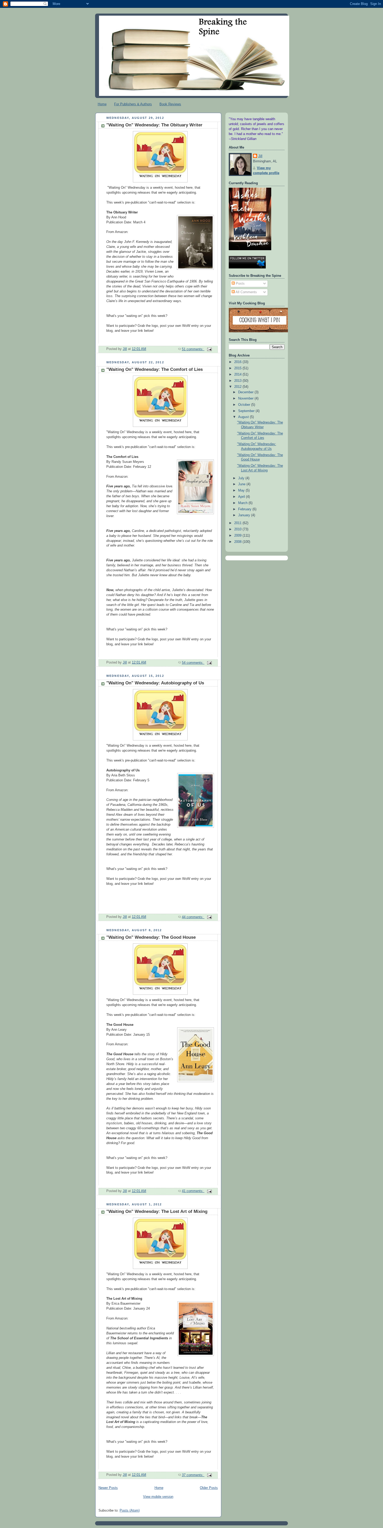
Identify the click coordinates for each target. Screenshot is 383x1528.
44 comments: (193, 917)
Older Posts (209, 1488)
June (242, 484)
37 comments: (193, 1475)
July (241, 478)
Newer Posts (108, 1488)
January (244, 515)
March (243, 503)
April (242, 497)
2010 (238, 529)
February (245, 509)
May (242, 490)
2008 (238, 542)
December (246, 392)
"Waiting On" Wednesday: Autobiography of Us (155, 682)
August (244, 417)
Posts (240, 283)
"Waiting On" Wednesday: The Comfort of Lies (154, 369)
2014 (238, 374)
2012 (238, 387)
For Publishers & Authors (133, 104)
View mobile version (158, 1497)
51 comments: (193, 349)
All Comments (246, 292)
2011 (238, 523)
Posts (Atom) (130, 1510)
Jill (260, 156)
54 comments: (193, 663)
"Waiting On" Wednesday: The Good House (151, 937)
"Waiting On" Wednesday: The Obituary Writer (154, 124)
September (247, 411)
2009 (238, 535)
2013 (238, 381)
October (244, 405)
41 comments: (193, 1191)
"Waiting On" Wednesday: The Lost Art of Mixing (156, 1211)
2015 (238, 368)
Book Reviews (170, 104)
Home (102, 104)
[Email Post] (209, 349)
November (246, 398)
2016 (238, 362)
